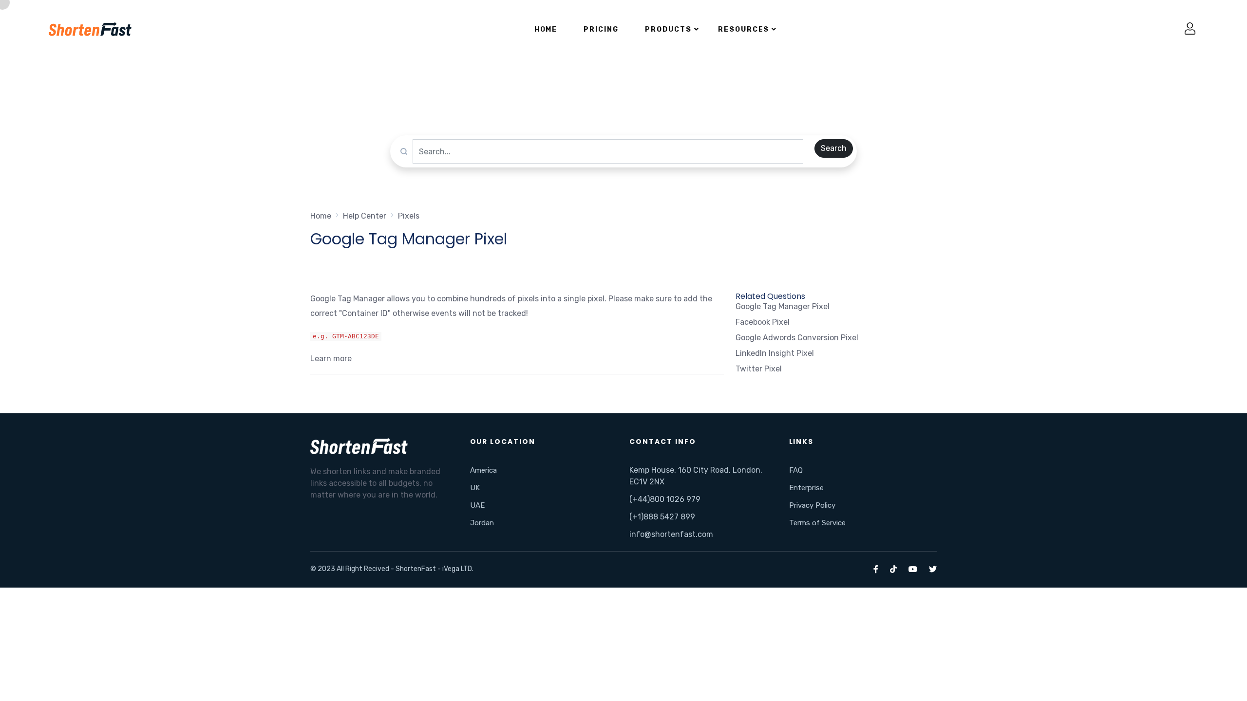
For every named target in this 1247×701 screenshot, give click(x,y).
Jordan (482, 522)
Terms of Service (817, 522)
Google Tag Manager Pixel (783, 306)
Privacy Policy (812, 505)
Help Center (364, 216)
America (483, 470)
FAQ (796, 470)
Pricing (601, 29)
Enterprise (806, 487)
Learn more (331, 358)
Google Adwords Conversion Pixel (797, 337)
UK (475, 487)
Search (834, 148)
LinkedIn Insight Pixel (775, 353)
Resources (744, 29)
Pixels (408, 216)
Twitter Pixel (759, 368)
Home (546, 29)
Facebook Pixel (763, 322)
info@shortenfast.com (671, 534)
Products (668, 29)
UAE (477, 505)
